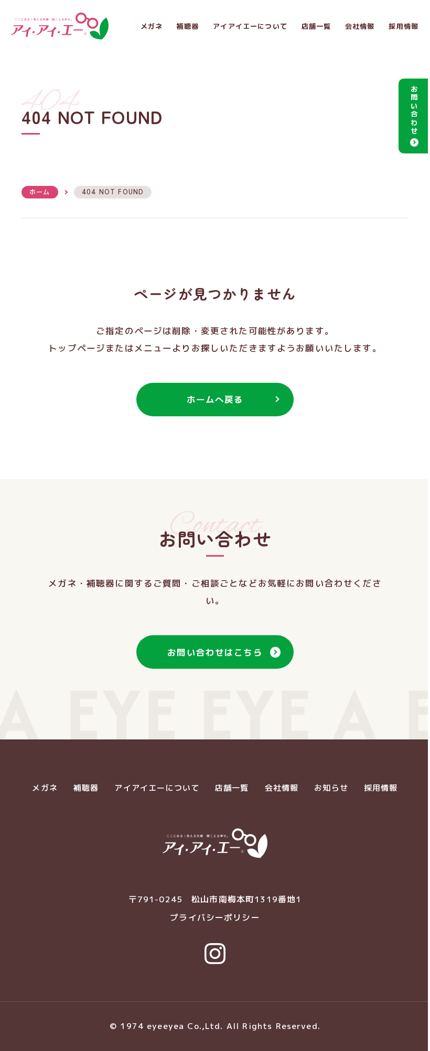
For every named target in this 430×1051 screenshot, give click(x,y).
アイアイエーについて (250, 26)
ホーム (39, 191)
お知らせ (331, 787)
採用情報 (403, 26)
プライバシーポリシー (215, 917)
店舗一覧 (316, 26)
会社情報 (360, 26)
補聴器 (188, 26)
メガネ (152, 26)
